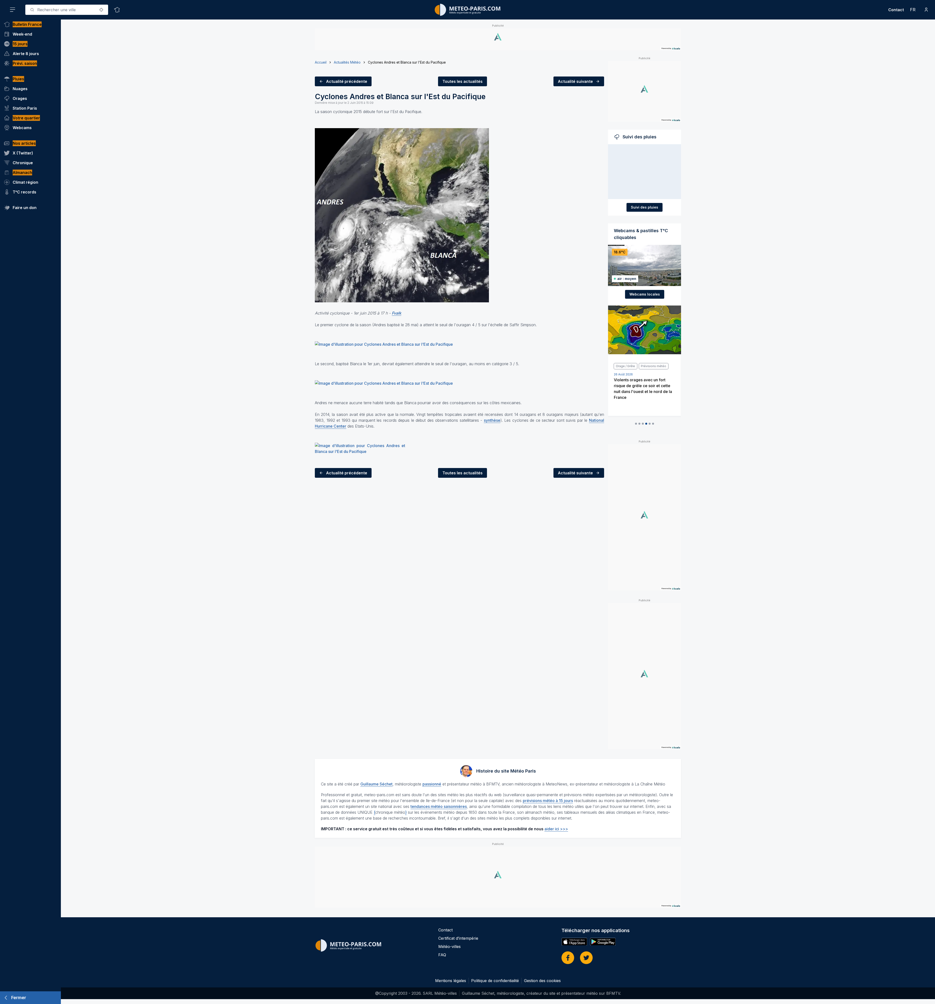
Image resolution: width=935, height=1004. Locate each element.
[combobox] (66, 10)
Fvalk (396, 313)
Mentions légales (450, 980)
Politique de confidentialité (495, 980)
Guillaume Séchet (376, 784)
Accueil (321, 62)
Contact (896, 9)
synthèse (492, 420)
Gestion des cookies (542, 980)
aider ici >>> (556, 828)
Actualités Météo (347, 62)
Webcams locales (644, 294)
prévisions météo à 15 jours (548, 800)
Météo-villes (449, 946)
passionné (431, 784)
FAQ (442, 954)
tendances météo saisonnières (439, 806)
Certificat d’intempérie (458, 938)
